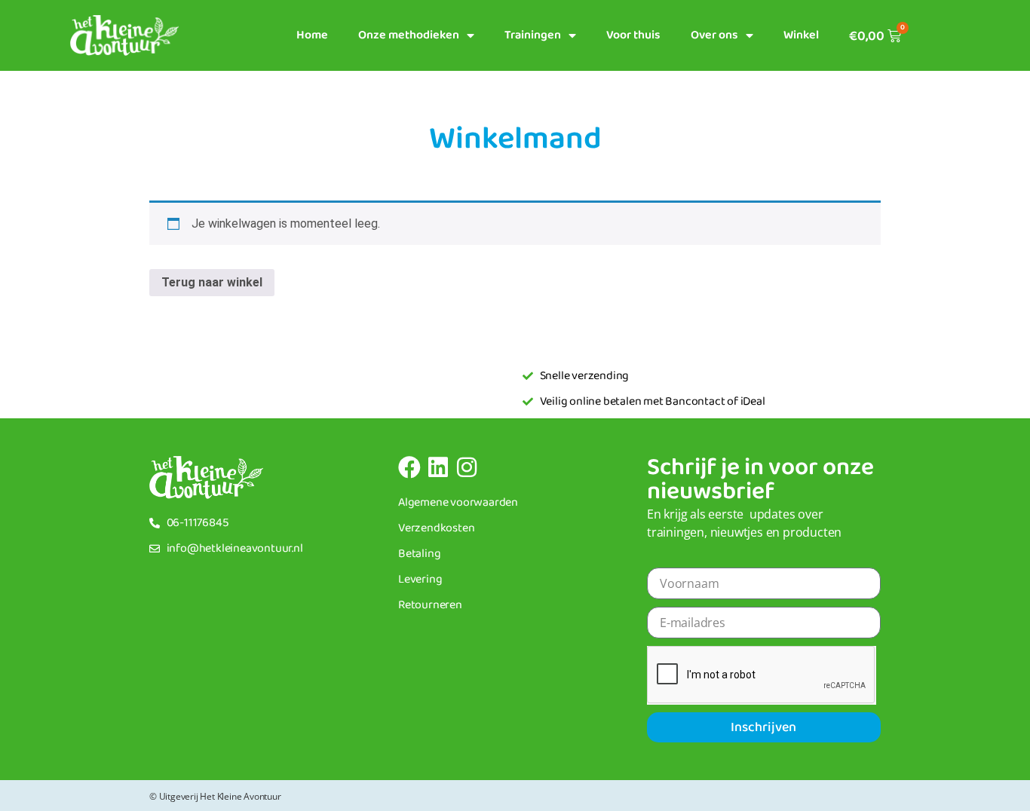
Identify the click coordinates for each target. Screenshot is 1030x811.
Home (312, 35)
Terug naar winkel (211, 282)
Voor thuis (633, 35)
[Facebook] (409, 467)
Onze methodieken (408, 35)
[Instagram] (466, 467)
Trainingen (532, 35)
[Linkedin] (438, 467)
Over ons (714, 35)
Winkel (801, 35)
